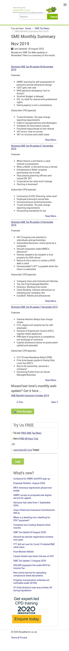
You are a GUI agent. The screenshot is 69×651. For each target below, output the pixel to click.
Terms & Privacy (19, 637)
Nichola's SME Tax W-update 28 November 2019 (32, 68)
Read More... (51, 139)
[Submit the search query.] (53, 16)
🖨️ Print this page (23, 411)
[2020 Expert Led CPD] (26, 624)
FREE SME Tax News (31, 432)
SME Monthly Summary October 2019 (30, 395)
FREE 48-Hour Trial (28, 438)
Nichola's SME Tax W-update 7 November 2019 (34, 306)
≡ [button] (65, 4)
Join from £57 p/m (22, 449)
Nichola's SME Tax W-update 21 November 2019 (32, 147)
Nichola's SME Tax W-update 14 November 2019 (32, 223)
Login (18, 461)
